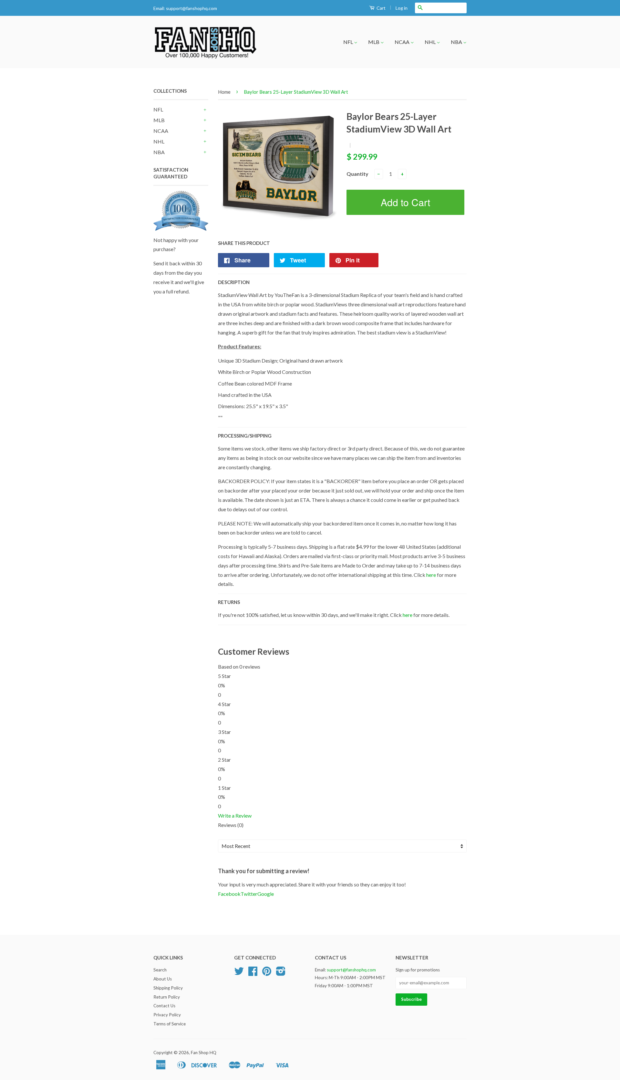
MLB (374, 42)
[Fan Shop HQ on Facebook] (253, 973)
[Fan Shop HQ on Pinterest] (267, 973)
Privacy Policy (167, 1014)
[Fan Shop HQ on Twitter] (239, 973)
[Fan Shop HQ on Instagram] (281, 973)
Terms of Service (169, 1023)
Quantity (357, 174)
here (431, 575)
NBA (457, 42)
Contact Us (164, 1005)
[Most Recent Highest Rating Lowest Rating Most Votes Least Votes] (342, 846)
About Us (162, 978)
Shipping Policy (168, 987)
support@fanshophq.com (191, 8)
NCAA (402, 42)
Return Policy (166, 997)
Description (234, 282)
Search (160, 969)
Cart (381, 8)
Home (224, 92)
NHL (431, 42)
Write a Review (235, 815)
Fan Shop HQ (203, 1052)
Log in (402, 8)
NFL (348, 42)
